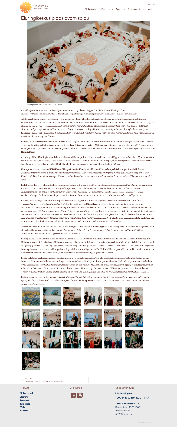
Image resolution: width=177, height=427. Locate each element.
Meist (119, 9)
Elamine (105, 9)
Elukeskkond (91, 9)
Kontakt (147, 9)
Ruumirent (134, 9)
